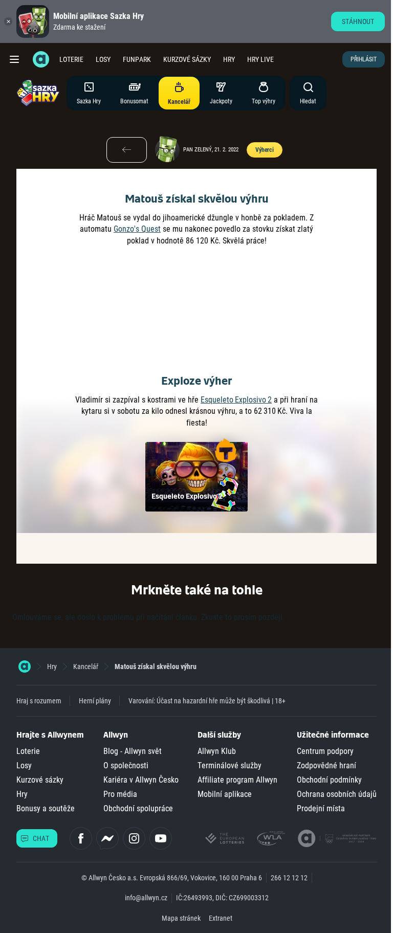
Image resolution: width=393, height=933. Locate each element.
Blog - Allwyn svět (132, 751)
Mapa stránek (181, 918)
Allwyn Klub (217, 751)
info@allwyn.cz (146, 898)
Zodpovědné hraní (326, 765)
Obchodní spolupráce (138, 808)
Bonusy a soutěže (45, 808)
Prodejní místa (321, 808)
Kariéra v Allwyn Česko (141, 780)
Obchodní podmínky (329, 780)
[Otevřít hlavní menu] (14, 59)
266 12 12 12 (289, 878)
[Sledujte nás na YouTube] (160, 838)
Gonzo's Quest (137, 229)
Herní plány (95, 701)
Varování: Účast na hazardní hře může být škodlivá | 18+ (207, 701)
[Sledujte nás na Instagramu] (134, 838)
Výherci (264, 149)
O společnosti (125, 765)
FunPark (137, 59)
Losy (103, 59)
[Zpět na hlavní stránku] (41, 59)
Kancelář (85, 666)
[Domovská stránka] (24, 666)
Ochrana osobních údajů (337, 794)
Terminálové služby (229, 765)
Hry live (260, 59)
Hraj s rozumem (38, 701)
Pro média (120, 794)
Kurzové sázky (187, 59)
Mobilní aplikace (225, 794)
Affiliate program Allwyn (237, 780)
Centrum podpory (325, 751)
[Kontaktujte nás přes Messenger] (107, 838)
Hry (229, 59)
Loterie (71, 59)
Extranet (220, 918)
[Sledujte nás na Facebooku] (81, 838)
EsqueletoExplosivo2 (236, 400)
